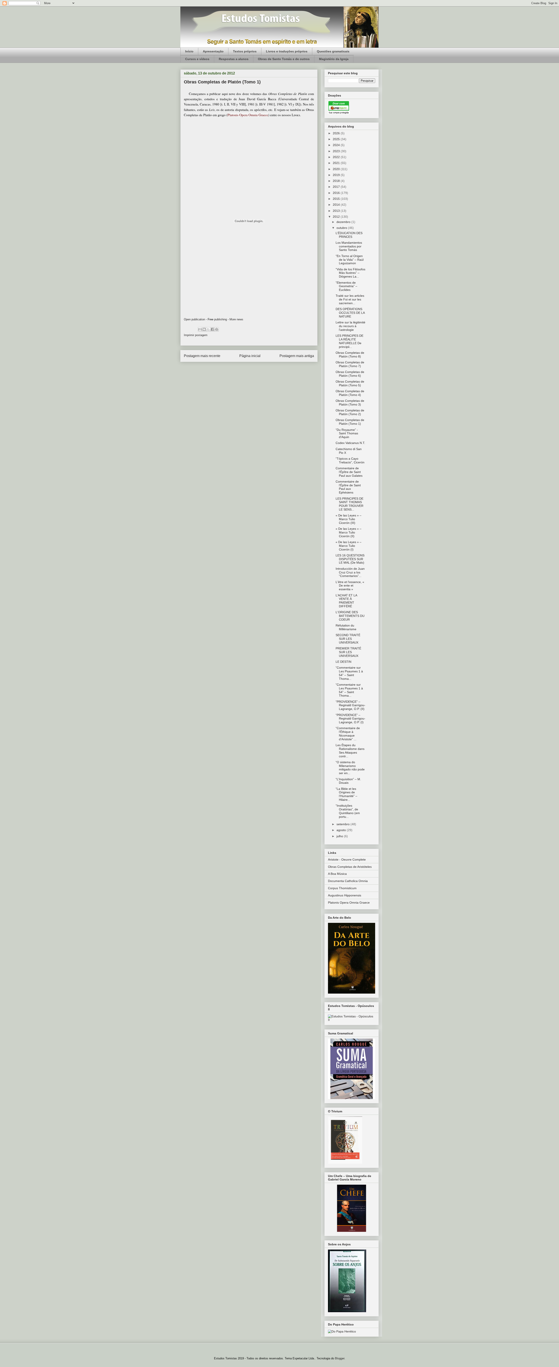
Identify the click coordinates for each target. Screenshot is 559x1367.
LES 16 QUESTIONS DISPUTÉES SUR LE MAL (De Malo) (350, 559)
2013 (337, 210)
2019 (337, 175)
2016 (337, 193)
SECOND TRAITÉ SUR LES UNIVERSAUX (348, 638)
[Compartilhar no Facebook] (212, 329)
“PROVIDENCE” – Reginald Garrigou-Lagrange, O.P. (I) (350, 718)
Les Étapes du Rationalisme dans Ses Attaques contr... (350, 750)
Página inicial (250, 356)
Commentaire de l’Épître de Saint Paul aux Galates (349, 471)
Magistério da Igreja (334, 59)
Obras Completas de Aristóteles (350, 866)
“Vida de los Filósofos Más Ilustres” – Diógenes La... (350, 273)
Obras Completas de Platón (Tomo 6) (350, 373)
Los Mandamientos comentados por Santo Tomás (349, 246)
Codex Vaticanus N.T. (350, 443)
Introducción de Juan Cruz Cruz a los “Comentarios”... (350, 572)
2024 (337, 145)
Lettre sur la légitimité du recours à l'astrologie (350, 326)
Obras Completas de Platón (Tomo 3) (350, 402)
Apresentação (213, 51)
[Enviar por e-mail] (200, 329)
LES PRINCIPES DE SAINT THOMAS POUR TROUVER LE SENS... (349, 504)
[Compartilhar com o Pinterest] (216, 329)
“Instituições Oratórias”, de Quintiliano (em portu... (348, 811)
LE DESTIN (343, 661)
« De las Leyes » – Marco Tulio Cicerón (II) (348, 532)
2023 (337, 151)
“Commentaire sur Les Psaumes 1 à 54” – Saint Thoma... (349, 673)
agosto (341, 830)
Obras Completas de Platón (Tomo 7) (350, 364)
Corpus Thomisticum (342, 888)
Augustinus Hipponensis (344, 895)
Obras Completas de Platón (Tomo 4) (350, 393)
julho (340, 836)
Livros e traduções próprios (286, 51)
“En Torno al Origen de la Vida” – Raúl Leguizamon (350, 259)
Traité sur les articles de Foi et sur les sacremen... (350, 299)
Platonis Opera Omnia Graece (349, 902)
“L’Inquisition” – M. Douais (348, 781)
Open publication (194, 319)
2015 (337, 198)
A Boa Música (337, 873)
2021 (337, 163)
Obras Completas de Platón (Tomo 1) (350, 421)
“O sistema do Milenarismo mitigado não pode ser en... (350, 767)
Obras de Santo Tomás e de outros (284, 59)
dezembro (343, 222)
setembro (343, 824)
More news (236, 319)
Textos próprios (245, 51)
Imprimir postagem (195, 335)
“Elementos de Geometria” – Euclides (346, 286)
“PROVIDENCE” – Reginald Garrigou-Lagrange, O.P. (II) (350, 705)
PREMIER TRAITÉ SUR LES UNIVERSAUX (348, 652)
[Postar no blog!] (204, 329)
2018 (337, 181)
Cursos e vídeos (197, 59)
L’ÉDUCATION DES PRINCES (349, 234)
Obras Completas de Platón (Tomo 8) (350, 354)
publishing (220, 319)
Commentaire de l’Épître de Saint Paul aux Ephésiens (348, 487)
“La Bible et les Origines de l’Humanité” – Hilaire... (346, 794)
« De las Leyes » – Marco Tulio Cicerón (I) (348, 545)
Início (189, 51)
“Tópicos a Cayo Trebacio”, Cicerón (350, 460)
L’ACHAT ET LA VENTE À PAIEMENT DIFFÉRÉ (346, 601)
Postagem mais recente (202, 356)
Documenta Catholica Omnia (348, 881)
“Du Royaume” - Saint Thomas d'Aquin (347, 433)
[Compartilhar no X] (208, 329)
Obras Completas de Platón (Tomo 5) (350, 383)
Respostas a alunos (233, 59)
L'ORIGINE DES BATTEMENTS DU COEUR (350, 615)
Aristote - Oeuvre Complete (347, 859)
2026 (337, 133)
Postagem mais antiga (297, 356)
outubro (342, 228)
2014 (337, 204)
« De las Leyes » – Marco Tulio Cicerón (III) (348, 519)
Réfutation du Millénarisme (346, 627)
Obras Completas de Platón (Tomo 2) (350, 412)
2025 (337, 139)
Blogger (339, 1358)
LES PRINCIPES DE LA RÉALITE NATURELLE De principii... (349, 341)
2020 (337, 169)
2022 (337, 157)
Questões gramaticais (333, 51)
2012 (337, 216)
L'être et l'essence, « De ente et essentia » (350, 585)
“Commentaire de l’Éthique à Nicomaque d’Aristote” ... (348, 733)
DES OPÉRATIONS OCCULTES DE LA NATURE (350, 312)
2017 (337, 186)
